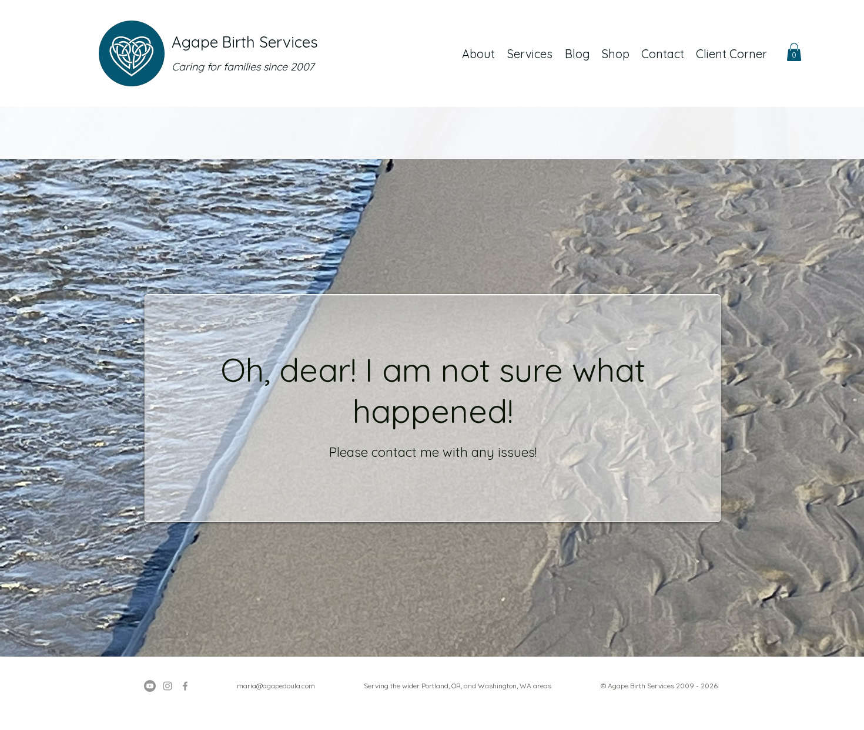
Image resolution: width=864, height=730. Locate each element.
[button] (794, 52)
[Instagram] (167, 686)
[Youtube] (150, 686)
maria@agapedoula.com (276, 685)
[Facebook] (185, 686)
